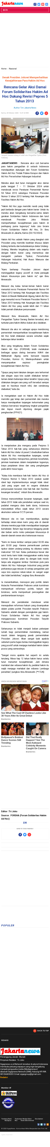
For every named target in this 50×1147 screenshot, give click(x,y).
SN (6, 10)
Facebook (38, 1124)
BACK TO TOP (43, 1031)
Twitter (41, 1124)
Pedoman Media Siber (23, 1119)
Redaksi (4, 1077)
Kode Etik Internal (27, 1120)
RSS (48, 1124)
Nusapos (8, 1120)
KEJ (16, 1120)
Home (4, 69)
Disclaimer (39, 1119)
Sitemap (44, 1124)
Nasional (13, 69)
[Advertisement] (25, 41)
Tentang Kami (6, 1119)
